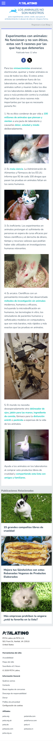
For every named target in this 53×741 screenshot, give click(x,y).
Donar (5, 697)
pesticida (18, 420)
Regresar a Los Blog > (42, 24)
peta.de (5, 724)
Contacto (6, 685)
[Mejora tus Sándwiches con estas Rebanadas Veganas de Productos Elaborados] (26, 551)
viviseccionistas (22, 68)
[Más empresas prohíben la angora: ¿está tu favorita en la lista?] (26, 597)
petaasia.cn (28, 729)
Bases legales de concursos (13, 689)
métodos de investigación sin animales (24, 301)
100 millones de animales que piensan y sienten (26, 117)
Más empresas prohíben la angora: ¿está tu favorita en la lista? (25, 617)
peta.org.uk (7, 720)
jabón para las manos (21, 412)
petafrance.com (30, 720)
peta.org (5, 716)
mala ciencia (16, 169)
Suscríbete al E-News (11, 666)
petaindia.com (29, 716)
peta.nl (27, 724)
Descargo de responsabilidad (14, 693)
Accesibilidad (7, 657)
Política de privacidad (11, 702)
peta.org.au (7, 733)
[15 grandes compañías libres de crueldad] (26, 508)
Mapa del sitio (8, 662)
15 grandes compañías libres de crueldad (23, 528)
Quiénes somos (8, 681)
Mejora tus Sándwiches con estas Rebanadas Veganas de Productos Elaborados (25, 573)
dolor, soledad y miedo (27, 125)
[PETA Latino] (28, 3)
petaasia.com (7, 729)
